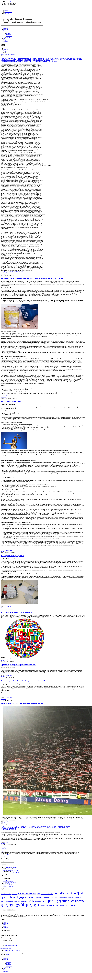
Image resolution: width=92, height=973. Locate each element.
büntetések (23, 893)
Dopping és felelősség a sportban (12, 556)
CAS (59, 897)
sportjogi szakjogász (71, 900)
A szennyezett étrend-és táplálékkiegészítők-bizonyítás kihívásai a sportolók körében (32, 278)
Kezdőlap (5, 49)
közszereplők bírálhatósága (13, 901)
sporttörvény (50, 905)
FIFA (62, 897)
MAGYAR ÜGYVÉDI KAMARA (11, 950)
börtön (2, 894)
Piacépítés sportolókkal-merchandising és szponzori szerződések (24, 681)
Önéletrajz (5, 923)
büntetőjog (61, 893)
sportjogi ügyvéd (13, 905)
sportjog (53, 901)
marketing (38, 901)
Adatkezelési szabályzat (6, 948)
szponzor (57, 905)
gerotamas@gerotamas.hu (11, 1)
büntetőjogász (19, 897)
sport (44, 901)
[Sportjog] (3, 850)
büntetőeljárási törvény (47, 894)
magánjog (30, 901)
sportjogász (33, 905)
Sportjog (4, 848)
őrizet (73, 905)
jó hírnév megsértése (69, 897)
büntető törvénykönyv (36, 897)
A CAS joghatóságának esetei (11, 401)
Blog (4, 51)
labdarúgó (23, 901)
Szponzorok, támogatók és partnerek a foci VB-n (18, 665)
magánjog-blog (9, 550)
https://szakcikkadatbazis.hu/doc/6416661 (13, 271)
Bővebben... (3, 274)
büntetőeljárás (35, 893)
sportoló (43, 905)
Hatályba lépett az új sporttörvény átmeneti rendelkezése (22, 703)
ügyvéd (70, 905)
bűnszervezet (47, 897)
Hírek (7, 821)
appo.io (7, 954)
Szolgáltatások (9, 854)
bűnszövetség (54, 897)
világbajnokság (64, 905)
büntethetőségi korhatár (10, 894)
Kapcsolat (5, 927)
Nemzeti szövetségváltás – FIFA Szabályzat (16, 612)
